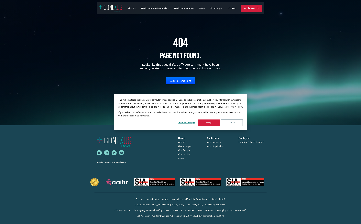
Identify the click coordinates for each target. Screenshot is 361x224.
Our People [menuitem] (184, 150)
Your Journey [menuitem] (214, 142)
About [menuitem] (181, 142)
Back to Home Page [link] (180, 80)
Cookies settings (186, 122)
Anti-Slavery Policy (194, 204)
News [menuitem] (181, 158)
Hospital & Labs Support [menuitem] (251, 142)
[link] (110, 8)
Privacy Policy (178, 204)
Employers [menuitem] (244, 138)
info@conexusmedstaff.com (111, 162)
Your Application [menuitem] (215, 146)
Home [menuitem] (181, 138)
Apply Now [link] (250, 8)
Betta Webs (221, 204)
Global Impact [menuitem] (185, 146)
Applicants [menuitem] (213, 138)
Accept (209, 122)
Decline (231, 122)
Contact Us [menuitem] (184, 154)
